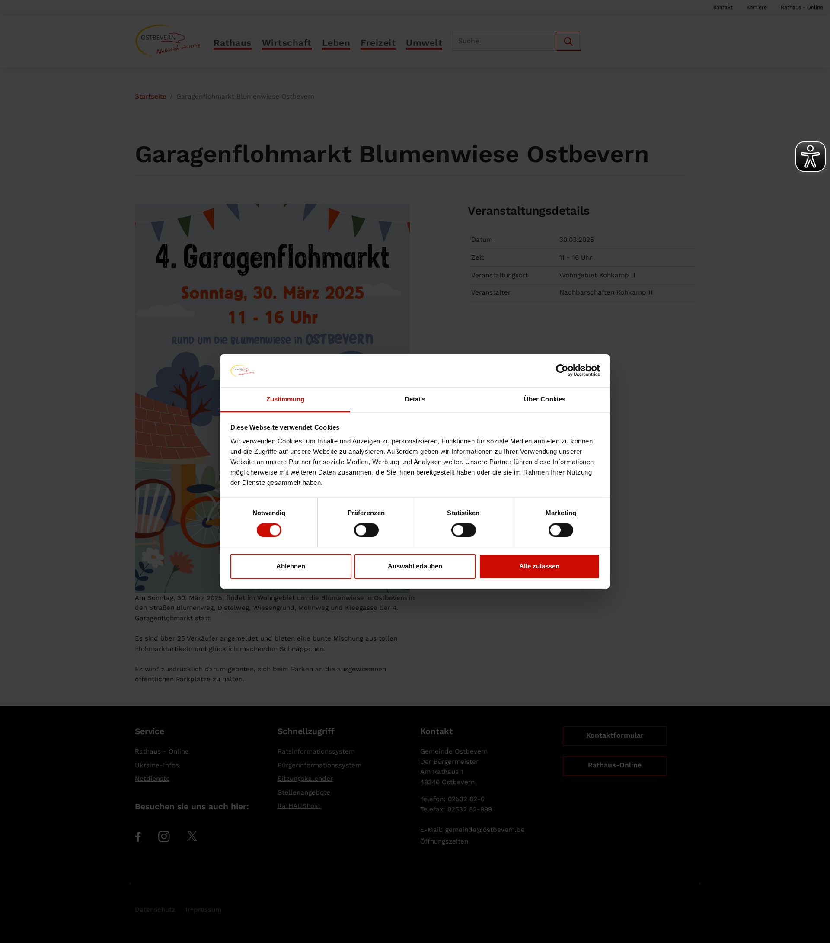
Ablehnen (290, 566)
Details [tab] (415, 399)
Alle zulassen (539, 566)
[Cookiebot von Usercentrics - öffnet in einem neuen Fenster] (562, 370)
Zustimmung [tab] (285, 399)
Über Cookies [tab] (544, 399)
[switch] (366, 530)
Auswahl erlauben (415, 566)
